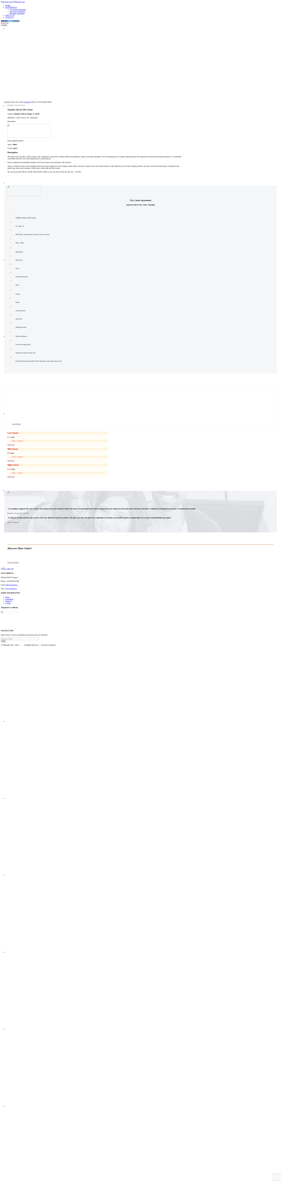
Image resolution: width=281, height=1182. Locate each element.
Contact (8, 603)
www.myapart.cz (11, 589)
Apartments (9, 599)
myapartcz (27, 102)
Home (7, 597)
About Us (8, 601)
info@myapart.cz (12, 585)
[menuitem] (142, 6)
